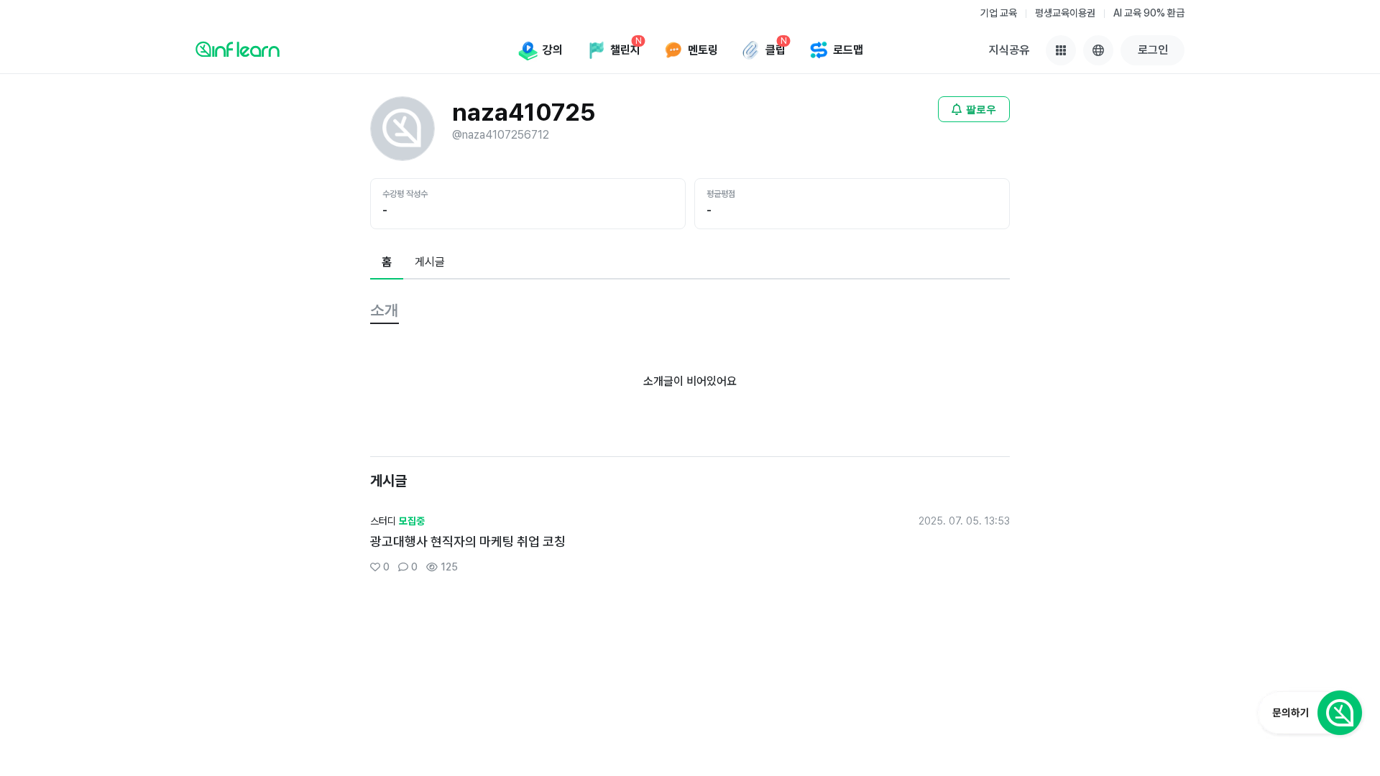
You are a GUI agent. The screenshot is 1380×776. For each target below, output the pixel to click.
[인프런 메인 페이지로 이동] (238, 49)
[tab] (386, 263)
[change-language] (1098, 50)
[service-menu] (1061, 50)
